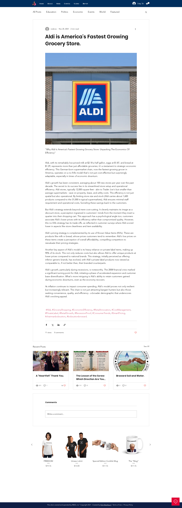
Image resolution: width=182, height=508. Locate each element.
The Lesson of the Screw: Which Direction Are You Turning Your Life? (90, 377)
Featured (114, 12)
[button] (147, 3)
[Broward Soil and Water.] (131, 361)
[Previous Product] (31, 444)
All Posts (37, 12)
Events (91, 12)
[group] (91, 451)
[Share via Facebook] (46, 325)
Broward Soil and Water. (130, 375)
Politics (64, 12)
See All (146, 346)
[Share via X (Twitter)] (52, 325)
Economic (78, 12)
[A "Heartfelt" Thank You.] (51, 361)
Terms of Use (117, 505)
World (102, 12)
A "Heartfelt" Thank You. (50, 375)
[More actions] (135, 28)
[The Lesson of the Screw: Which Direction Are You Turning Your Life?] (91, 361)
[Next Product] (150, 444)
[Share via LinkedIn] (58, 325)
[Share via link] (64, 325)
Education (51, 12)
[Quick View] (48, 445)
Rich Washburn (106, 505)
